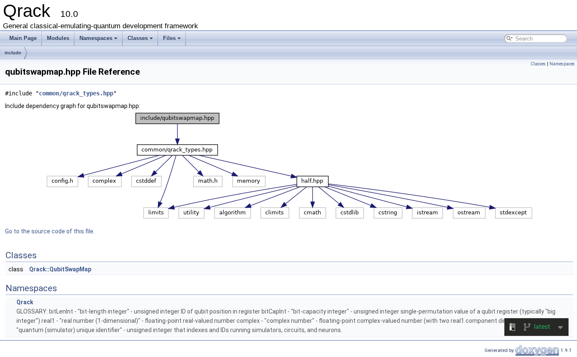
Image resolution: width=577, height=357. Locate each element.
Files (169, 38)
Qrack (24, 302)
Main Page (23, 38)
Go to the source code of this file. (50, 231)
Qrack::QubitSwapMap (60, 269)
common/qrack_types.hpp (76, 93)
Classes (138, 38)
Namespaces (95, 38)
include (13, 52)
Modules (58, 38)
